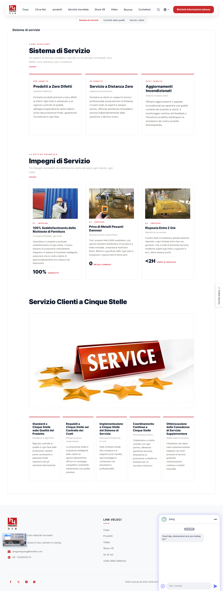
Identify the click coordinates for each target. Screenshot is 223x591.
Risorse (128, 9)
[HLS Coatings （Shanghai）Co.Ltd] (12, 9)
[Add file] (163, 586)
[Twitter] (18, 582)
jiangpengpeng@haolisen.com (27, 551)
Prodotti (108, 535)
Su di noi (108, 554)
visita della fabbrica (114, 560)
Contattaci (145, 9)
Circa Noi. (41, 9)
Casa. (25, 9)
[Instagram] (26, 582)
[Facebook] (11, 582)
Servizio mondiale (78, 9)
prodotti (57, 9)
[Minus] (215, 519)
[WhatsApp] (34, 582)
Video (114, 9)
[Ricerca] (158, 9)
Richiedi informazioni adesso (193, 9)
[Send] (215, 586)
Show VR (100, 9)
